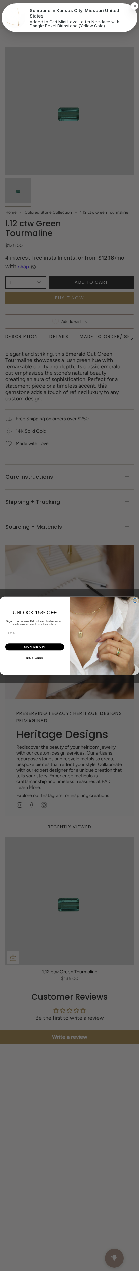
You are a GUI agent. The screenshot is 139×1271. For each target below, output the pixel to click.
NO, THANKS (34, 657)
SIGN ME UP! (35, 646)
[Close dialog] (135, 600)
